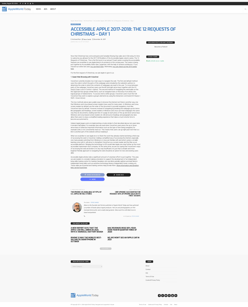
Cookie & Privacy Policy (153, 280)
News (38, 9)
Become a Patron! (160, 47)
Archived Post (75, 24)
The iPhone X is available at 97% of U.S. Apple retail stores (86, 193)
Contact (148, 269)
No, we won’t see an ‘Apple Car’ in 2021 (123, 238)
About (53, 9)
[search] (245, 9)
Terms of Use (150, 276)
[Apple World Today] (16, 9)
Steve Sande (87, 39)
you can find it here (97, 67)
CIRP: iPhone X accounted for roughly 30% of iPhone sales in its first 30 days (125, 194)
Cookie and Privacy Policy (155, 304)
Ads (45, 9)
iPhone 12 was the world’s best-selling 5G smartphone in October (86, 239)
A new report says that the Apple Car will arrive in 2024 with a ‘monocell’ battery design (87, 230)
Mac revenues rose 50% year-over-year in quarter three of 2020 (122, 230)
